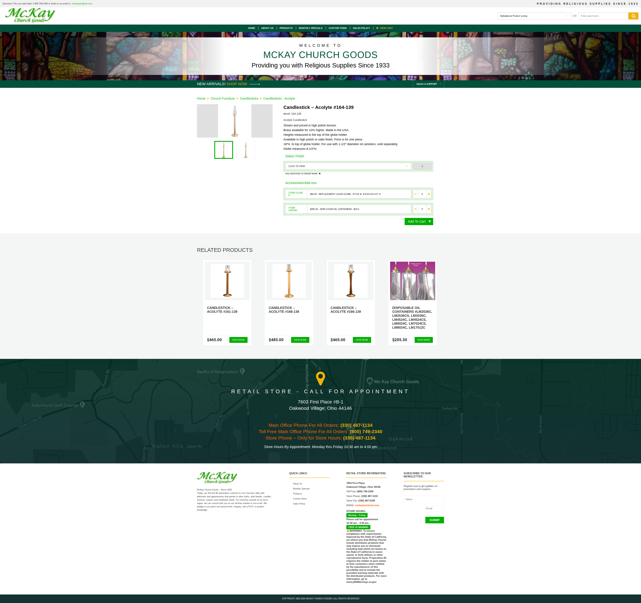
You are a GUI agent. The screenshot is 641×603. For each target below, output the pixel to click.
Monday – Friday (357, 515)
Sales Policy (361, 28)
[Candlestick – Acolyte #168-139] (289, 281)
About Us (267, 28)
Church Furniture (223, 98)
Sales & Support (426, 84)
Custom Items (338, 28)
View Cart (386, 28)
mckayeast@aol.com (82, 3)
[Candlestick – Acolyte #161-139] (227, 281)
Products (286, 28)
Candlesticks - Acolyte (279, 98)
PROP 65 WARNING (358, 527)
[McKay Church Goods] (30, 16)
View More (238, 340)
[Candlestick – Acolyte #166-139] (351, 281)
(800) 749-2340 (366, 431)
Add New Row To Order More (301, 174)
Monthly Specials (311, 28)
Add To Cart (417, 221)
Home (251, 28)
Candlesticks (249, 98)
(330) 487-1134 (356, 425)
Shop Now (237, 84)
